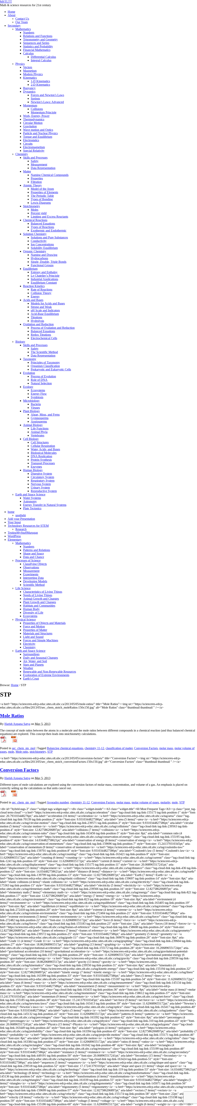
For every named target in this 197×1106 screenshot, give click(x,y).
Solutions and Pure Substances (49, 237)
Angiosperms (39, 421)
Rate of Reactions (41, 289)
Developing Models (35, 581)
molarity (165, 802)
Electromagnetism (34, 147)
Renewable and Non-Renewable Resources (49, 671)
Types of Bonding (42, 199)
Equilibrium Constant (44, 282)
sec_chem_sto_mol (23, 748)
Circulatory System (42, 477)
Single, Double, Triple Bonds (48, 261)
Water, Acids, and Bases (45, 449)
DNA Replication (41, 456)
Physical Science (25, 619)
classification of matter (119, 748)
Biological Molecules (44, 452)
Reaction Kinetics (34, 286)
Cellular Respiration (43, 445)
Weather (28, 668)
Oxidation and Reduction (38, 324)
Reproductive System (44, 491)
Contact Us (22, 18)
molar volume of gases (145, 802)
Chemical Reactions (35, 220)
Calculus (28, 53)
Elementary (15, 539)
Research (21, 529)
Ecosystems (38, 390)
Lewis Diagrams (41, 202)
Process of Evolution (43, 376)
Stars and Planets (33, 664)
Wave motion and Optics (38, 129)
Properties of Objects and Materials (44, 623)
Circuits (28, 143)
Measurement (39, 164)
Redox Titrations (41, 334)
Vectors (27, 67)
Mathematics (23, 29)
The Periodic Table (42, 195)
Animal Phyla (39, 432)
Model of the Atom (42, 188)
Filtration (36, 181)
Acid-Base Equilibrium (45, 313)
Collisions (37, 109)
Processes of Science (28, 560)
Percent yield (39, 213)
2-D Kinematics (40, 84)
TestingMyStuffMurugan (23, 532)
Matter (27, 171)
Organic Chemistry (34, 251)
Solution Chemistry (35, 234)
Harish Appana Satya (17, 723)
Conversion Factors (146, 748)
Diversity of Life (33, 612)
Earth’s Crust (31, 678)
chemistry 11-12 (94, 748)
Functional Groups (42, 265)
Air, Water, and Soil (35, 661)
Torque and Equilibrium (37, 136)
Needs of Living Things (37, 595)
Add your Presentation (21, 518)
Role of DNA (39, 379)
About (11, 15)
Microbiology (31, 400)
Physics (20, 63)
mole (11, 751)
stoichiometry (38, 751)
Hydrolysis (37, 320)
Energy (35, 296)
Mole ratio (22, 751)
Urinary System (40, 487)
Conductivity (39, 241)
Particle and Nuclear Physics (40, 133)
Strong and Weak (41, 307)
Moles (34, 209)
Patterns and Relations (36, 550)
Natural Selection (41, 383)
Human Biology (33, 470)
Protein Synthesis (41, 459)
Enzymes (36, 466)
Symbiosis (37, 397)
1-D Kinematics (40, 81)
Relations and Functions (37, 36)
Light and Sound (33, 636)
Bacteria (36, 404)
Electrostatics (31, 140)
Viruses (35, 407)
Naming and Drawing (44, 254)
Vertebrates (37, 435)
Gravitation (30, 126)
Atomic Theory (32, 185)
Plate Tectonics (32, 508)
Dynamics (29, 91)
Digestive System (41, 473)
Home (11, 11)
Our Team (21, 22)
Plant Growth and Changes (39, 602)
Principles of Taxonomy (45, 362)
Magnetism (30, 70)
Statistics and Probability (38, 46)
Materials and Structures (37, 633)
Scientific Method (34, 584)
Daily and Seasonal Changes (40, 657)
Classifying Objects (35, 564)
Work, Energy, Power (36, 116)
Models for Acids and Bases (48, 303)
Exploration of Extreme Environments (46, 675)
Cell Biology (31, 439)
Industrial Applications (44, 279)
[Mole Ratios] (3, 741)
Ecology (28, 386)
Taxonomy (29, 359)
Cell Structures (40, 442)
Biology (20, 341)
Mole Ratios (12, 715)
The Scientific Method (44, 352)
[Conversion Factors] (3, 795)
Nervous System (41, 484)
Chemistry (21, 154)
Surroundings (31, 654)
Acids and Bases (33, 300)
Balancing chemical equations (65, 748)
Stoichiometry (31, 206)
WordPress (14, 536)
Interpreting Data (33, 577)
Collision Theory (41, 293)
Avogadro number (58, 802)
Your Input (14, 522)
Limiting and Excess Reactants (49, 216)
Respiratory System (42, 480)
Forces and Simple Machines (40, 640)
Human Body (31, 609)
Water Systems (32, 498)
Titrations (36, 317)
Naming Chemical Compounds (49, 175)
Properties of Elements (44, 192)
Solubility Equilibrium (44, 247)
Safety (34, 161)
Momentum (30, 105)
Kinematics (30, 77)
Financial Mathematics (36, 50)
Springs (35, 98)
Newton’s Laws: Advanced (47, 102)
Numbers (28, 32)
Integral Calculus (41, 60)
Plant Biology (31, 411)
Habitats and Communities (39, 605)
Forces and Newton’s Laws (47, 95)
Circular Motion (33, 122)
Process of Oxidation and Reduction (53, 327)
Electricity (29, 643)
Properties (37, 178)
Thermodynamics (33, 119)
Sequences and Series (36, 43)
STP (50, 751)
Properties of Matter (35, 630)
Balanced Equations (43, 223)
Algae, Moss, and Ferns (45, 414)
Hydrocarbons (39, 258)
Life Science (23, 588)
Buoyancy (29, 88)
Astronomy (30, 501)
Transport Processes (43, 463)
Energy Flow (39, 393)
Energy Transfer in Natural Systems (44, 504)
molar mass (166, 748)
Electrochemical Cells (44, 338)
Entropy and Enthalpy (44, 272)
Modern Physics (33, 74)
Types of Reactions (42, 227)
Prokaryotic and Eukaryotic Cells (51, 369)
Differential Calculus (43, 56)
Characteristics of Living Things (42, 591)
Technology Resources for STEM (28, 525)
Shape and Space (33, 553)
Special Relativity (33, 150)
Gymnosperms (39, 418)
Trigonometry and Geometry (40, 39)
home (11, 511)
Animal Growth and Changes (41, 598)
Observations (31, 567)
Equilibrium (30, 268)
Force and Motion (34, 626)
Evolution (29, 373)
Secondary (14, 25)
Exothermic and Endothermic (48, 230)
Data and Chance (33, 557)
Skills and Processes (35, 157)
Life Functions (39, 428)
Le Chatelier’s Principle (45, 275)
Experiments (30, 574)
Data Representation (43, 168)
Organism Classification (45, 366)
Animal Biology (33, 425)
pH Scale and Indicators (45, 310)
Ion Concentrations (42, 244)
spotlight (20, 515)
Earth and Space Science (30, 494)
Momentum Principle (43, 112)
